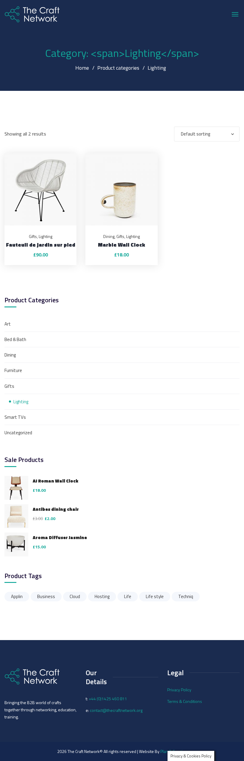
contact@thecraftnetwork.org (116, 710)
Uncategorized (18, 432)
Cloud (75, 596)
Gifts (33, 236)
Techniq (185, 596)
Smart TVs (15, 417)
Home (82, 68)
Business (46, 596)
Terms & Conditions (184, 701)
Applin (17, 596)
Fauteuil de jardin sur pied (40, 245)
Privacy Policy (179, 690)
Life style (155, 596)
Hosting (102, 596)
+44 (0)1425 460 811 (108, 698)
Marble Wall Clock (121, 245)
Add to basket (65, 153)
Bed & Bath (15, 339)
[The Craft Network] (32, 14)
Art (7, 323)
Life (127, 596)
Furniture (13, 370)
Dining (109, 236)
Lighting (45, 236)
